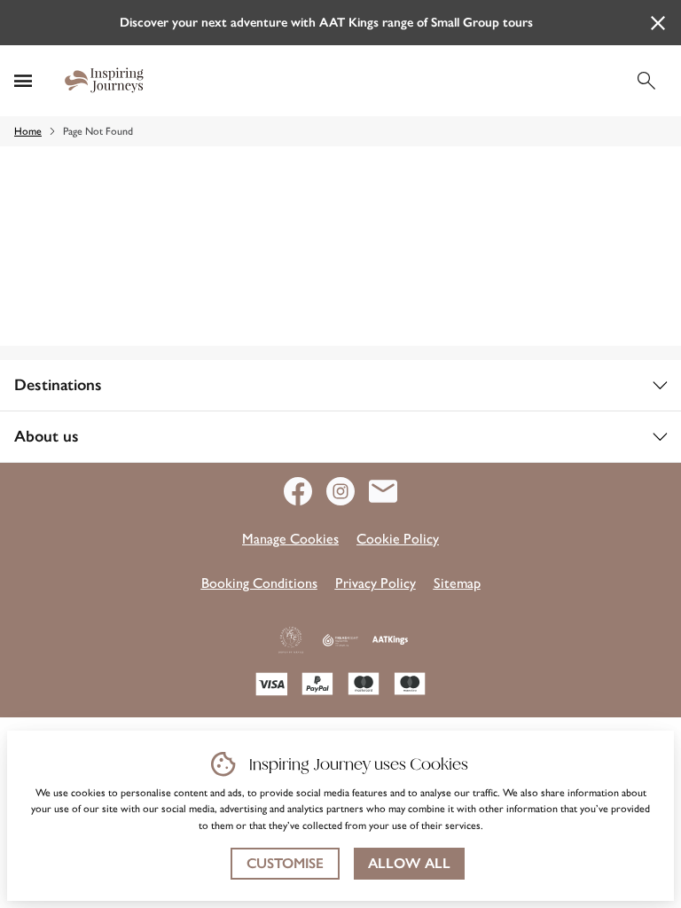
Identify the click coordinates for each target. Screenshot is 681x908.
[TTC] (291, 640)
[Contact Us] (383, 491)
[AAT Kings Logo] (390, 640)
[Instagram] (347, 491)
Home (28, 131)
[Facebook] (305, 491)
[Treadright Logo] (340, 640)
